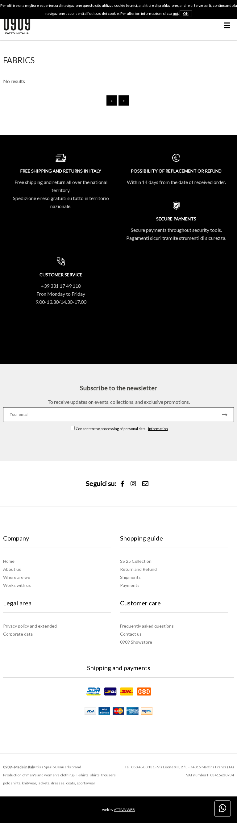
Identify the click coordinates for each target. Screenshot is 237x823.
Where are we (16, 577)
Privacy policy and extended (30, 626)
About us (12, 569)
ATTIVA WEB (124, 809)
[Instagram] (133, 484)
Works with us (17, 585)
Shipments (130, 577)
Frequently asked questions (147, 626)
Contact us (131, 634)
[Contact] (145, 484)
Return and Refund (138, 569)
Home (9, 561)
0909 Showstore (136, 642)
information (158, 428)
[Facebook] (122, 484)
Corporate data (18, 634)
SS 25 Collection (136, 561)
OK (186, 13)
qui (175, 13)
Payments (129, 585)
